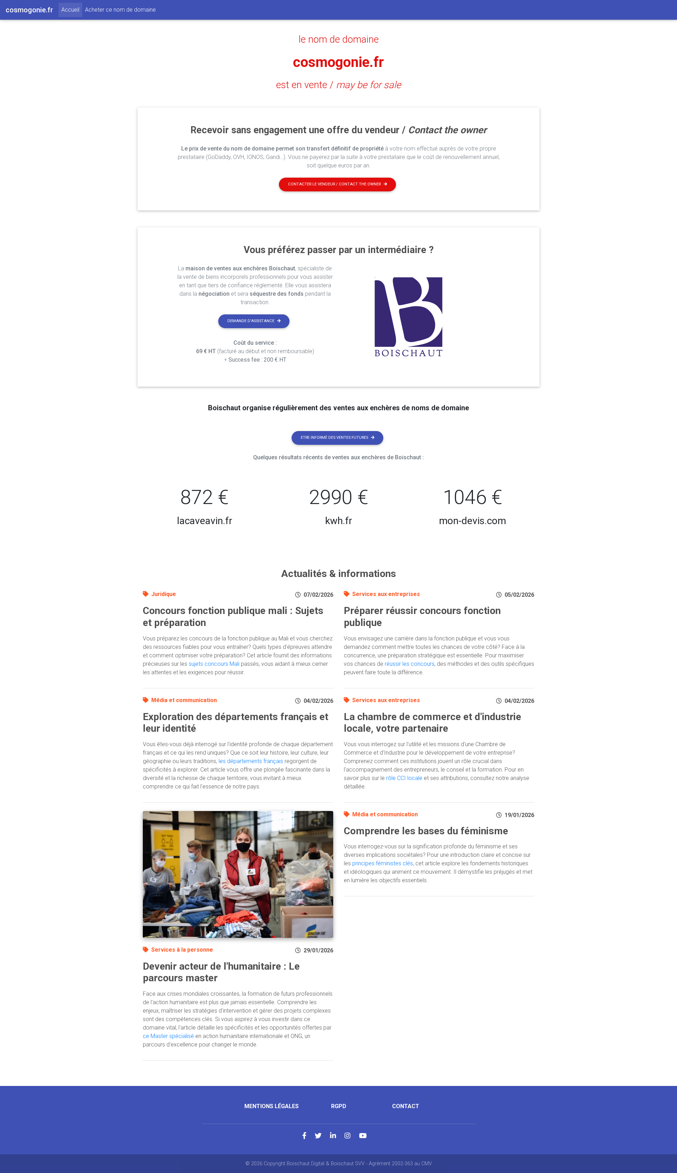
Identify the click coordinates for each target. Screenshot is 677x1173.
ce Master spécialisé (168, 1036)
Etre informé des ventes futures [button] (334, 437)
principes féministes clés (382, 863)
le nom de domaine (339, 39)
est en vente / (338, 85)
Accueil (71, 9)
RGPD (338, 1106)
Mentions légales (271, 1106)
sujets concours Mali (214, 664)
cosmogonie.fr (338, 62)
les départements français (251, 761)
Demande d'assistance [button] (250, 321)
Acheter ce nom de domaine (120, 9)
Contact (405, 1106)
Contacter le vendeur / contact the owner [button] (334, 184)
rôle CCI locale (404, 778)
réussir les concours (409, 664)
